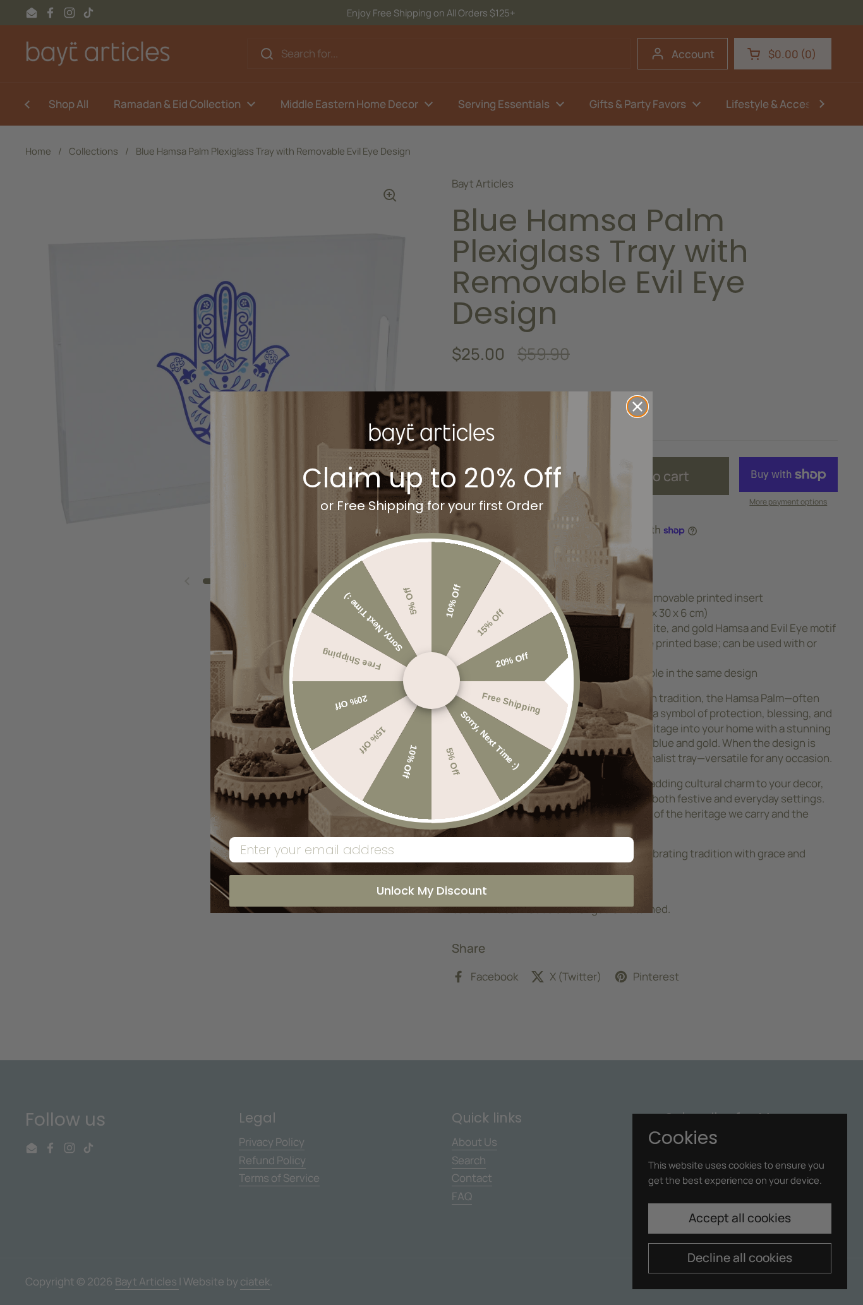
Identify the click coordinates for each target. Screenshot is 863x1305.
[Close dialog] (637, 406)
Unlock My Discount (432, 891)
